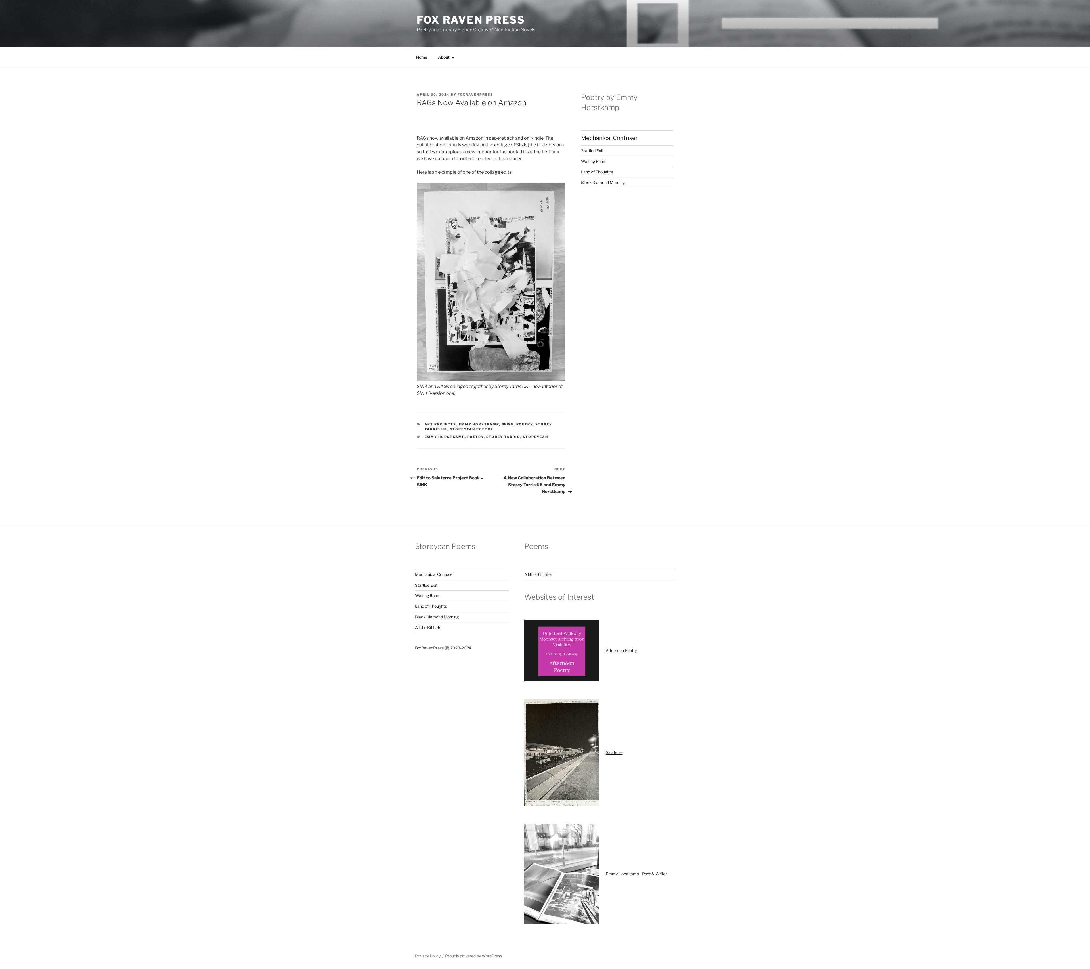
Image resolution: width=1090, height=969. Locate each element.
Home (421, 57)
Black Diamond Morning (603, 182)
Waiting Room (594, 161)
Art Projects (440, 424)
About (444, 57)
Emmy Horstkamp (479, 424)
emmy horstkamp (445, 437)
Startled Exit (592, 150)
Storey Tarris (503, 437)
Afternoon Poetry (621, 650)
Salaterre (614, 752)
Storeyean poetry (472, 429)
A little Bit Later (429, 627)
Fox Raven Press (471, 20)
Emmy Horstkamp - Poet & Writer (636, 873)
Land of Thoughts (597, 171)
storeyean (535, 437)
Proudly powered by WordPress (473, 955)
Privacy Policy (428, 955)
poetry (475, 437)
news (508, 424)
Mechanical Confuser (609, 138)
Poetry (524, 424)
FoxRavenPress (475, 95)
